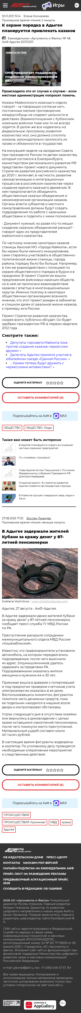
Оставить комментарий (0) (41, 397)
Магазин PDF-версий (40, 863)
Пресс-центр (56, 857)
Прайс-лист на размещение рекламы (34, 874)
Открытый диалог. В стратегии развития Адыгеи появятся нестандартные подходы (45, 484)
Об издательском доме (23, 857)
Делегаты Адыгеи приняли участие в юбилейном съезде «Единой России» (39, 357)
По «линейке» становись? (34, 457)
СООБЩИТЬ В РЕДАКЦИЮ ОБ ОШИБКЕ (32, 888)
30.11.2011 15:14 (11, 16)
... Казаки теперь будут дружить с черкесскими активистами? (35, 365)
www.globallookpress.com (49, 601)
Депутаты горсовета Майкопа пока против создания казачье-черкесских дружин (37, 347)
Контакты (11, 863)
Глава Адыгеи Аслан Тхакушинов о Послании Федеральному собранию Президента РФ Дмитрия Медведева (47, 473)
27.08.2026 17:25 (12, 518)
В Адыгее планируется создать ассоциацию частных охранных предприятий (46, 447)
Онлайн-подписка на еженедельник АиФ (38, 868)
